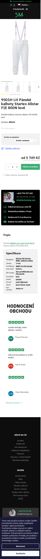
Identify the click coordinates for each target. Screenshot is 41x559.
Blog (20, 479)
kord (17, 285)
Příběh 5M (20, 444)
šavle (28, 285)
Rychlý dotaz (20, 476)
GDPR (20, 499)
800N (18, 266)
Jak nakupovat (20, 447)
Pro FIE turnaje (26, 266)
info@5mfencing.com (26, 200)
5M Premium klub (20, 495)
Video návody (20, 482)
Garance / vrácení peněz (20, 457)
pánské (19, 279)
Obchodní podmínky (20, 460)
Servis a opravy (20, 489)
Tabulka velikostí (12, 148)
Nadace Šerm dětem (20, 492)
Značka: (8, 122)
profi (18, 282)
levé (17, 277)
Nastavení (20, 546)
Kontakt (20, 440)
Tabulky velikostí (20, 486)
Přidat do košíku (30, 167)
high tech (24, 282)
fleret (22, 285)
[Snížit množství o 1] (8, 167)
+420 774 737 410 (25, 193)
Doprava (20, 454)
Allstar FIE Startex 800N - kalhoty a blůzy (24, 260)
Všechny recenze (13, 403)
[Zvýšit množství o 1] (16, 167)
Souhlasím (20, 553)
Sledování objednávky (21, 450)
